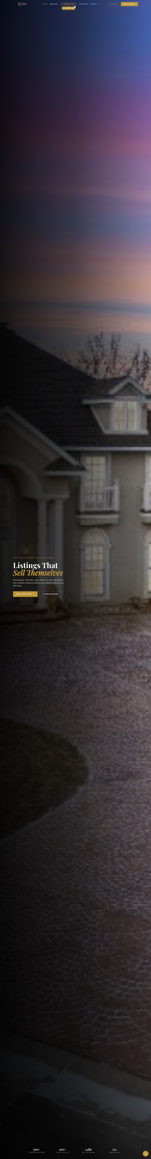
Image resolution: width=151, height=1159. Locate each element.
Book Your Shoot (24, 594)
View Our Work (51, 594)
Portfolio (84, 4)
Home (45, 4)
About (94, 4)
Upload (114, 4)
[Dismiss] (75, 7)
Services (54, 4)
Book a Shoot (129, 4)
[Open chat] (146, 1154)
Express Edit (69, 4)
